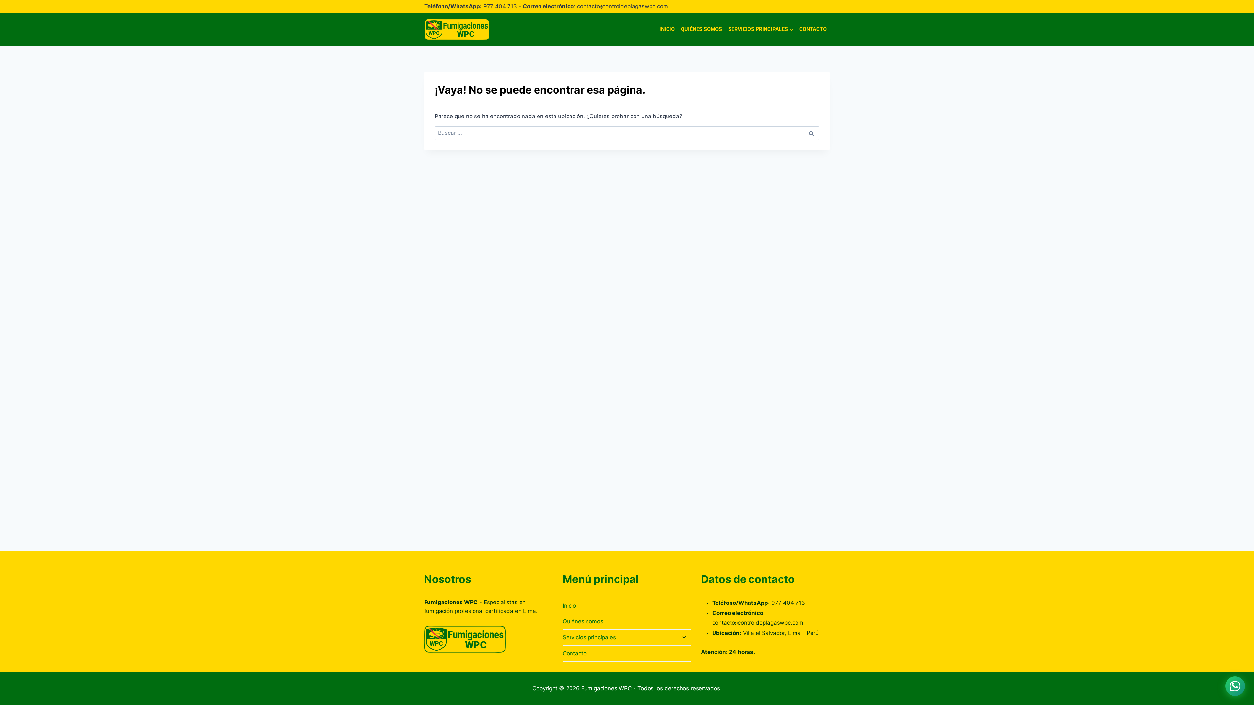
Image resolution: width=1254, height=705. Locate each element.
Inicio (667, 29)
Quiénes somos (701, 29)
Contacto (813, 29)
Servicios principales (589, 637)
